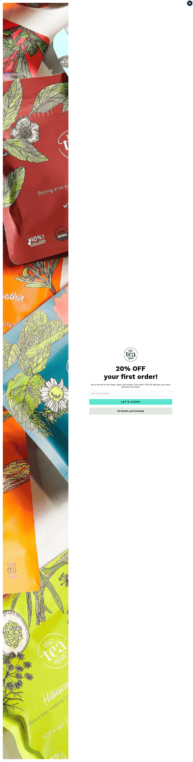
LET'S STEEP (130, 401)
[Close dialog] (189, 3)
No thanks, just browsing (130, 411)
